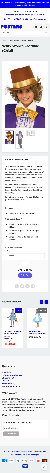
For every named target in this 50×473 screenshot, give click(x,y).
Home (4, 40)
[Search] (46, 33)
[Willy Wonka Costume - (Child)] (25, 96)
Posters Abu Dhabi (18, 451)
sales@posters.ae (37, 19)
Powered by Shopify (31, 454)
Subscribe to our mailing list (17, 423)
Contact (5, 380)
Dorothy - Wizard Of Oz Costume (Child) (12, 333)
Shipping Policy (9, 378)
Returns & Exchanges (12, 375)
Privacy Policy (8, 383)
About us (6, 372)
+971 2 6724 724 (15, 19)
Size (9, 251)
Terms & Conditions (11, 386)
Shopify (30, 451)
